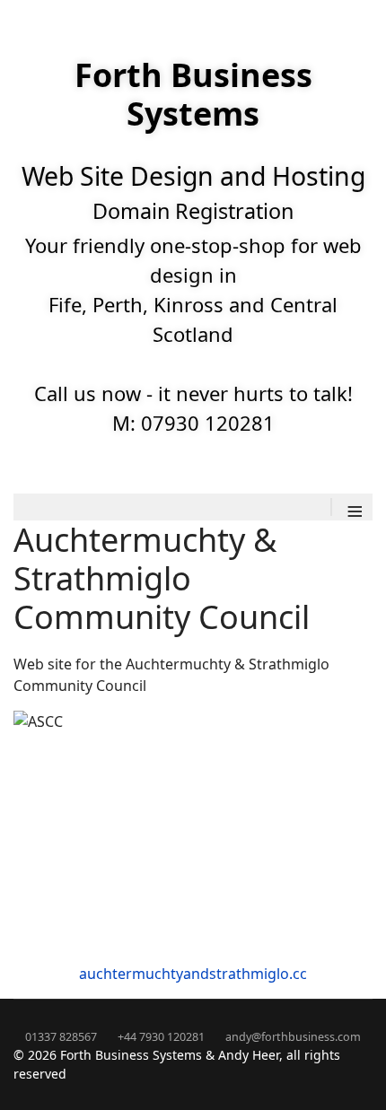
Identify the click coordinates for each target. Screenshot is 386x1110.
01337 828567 (61, 1036)
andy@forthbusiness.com (293, 1036)
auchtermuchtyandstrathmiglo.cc (193, 973)
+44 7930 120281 (161, 1036)
